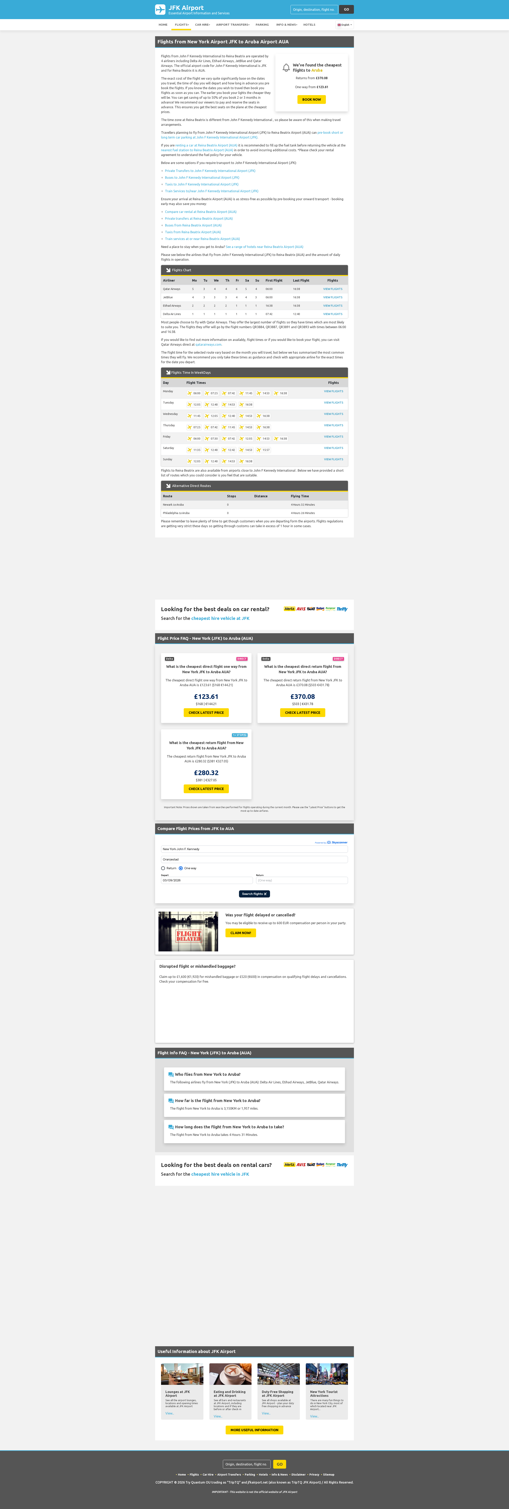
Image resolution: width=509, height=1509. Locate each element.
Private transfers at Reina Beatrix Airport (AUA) (199, 218)
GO (346, 9)
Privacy (314, 1474)
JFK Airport (199, 9)
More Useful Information (254, 1430)
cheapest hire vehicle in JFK (220, 1173)
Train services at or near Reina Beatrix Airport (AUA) (202, 239)
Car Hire (202, 24)
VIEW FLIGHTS (332, 289)
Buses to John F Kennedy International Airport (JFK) (202, 177)
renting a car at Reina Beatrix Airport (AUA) (206, 145)
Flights (181, 24)
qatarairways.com (208, 344)
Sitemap (328, 1474)
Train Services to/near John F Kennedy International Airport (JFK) (211, 191)
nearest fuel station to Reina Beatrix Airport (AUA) (197, 150)
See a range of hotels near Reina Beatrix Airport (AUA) (264, 247)
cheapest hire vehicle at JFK (220, 618)
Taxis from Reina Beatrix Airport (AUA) (193, 232)
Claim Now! (240, 933)
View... (169, 1413)
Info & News (286, 24)
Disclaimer (298, 1474)
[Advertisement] (254, 568)
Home (163, 24)
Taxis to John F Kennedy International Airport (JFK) (202, 184)
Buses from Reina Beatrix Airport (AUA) (193, 225)
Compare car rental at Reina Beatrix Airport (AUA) (201, 212)
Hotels (309, 24)
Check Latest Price (206, 712)
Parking (262, 24)
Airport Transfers (232, 24)
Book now (311, 99)
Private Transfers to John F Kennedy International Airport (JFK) (210, 171)
